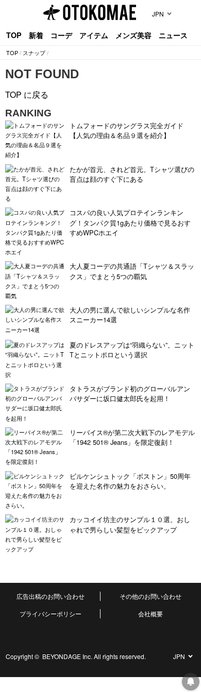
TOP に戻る (26, 94)
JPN (158, 13)
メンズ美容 (133, 35)
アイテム (93, 35)
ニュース (173, 35)
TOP (14, 35)
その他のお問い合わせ (150, 596)
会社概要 (150, 613)
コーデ (61, 35)
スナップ (34, 52)
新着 (36, 35)
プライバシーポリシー (50, 613)
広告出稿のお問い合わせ (50, 596)
